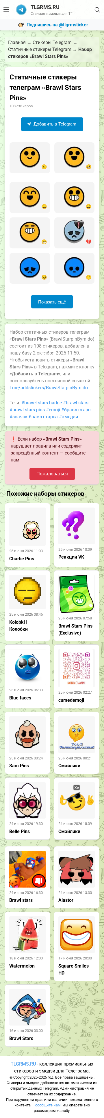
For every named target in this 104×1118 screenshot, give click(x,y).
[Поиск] (97, 10)
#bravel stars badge (41, 403)
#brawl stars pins (27, 409)
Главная (17, 42)
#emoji (53, 409)
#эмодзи (68, 416)
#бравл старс (75, 409)
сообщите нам (48, 1105)
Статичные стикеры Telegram (39, 49)
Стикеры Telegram (52, 42)
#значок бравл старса (34, 416)
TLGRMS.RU (23, 1064)
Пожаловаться (52, 473)
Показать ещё (52, 301)
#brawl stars (75, 403)
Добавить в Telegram (54, 124)
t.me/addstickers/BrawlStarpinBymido (49, 387)
